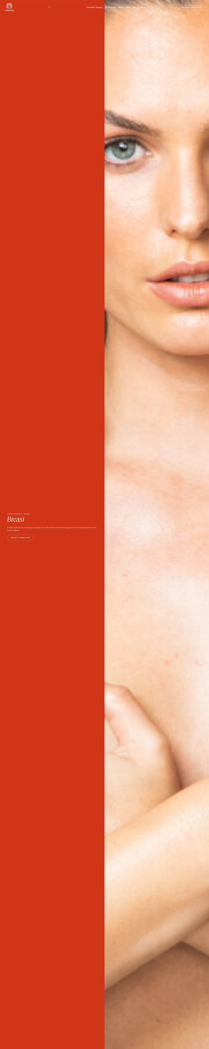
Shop (143, 7)
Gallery (135, 7)
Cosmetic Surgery (94, 7)
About (121, 7)
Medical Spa (110, 7)
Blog (128, 7)
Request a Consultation (191, 7)
